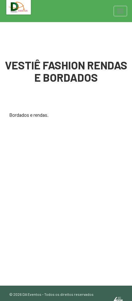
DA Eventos (31, 294)
